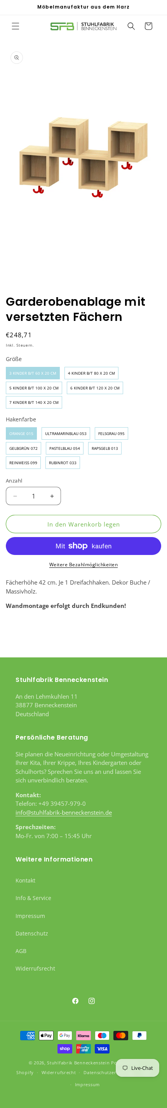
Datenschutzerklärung (109, 1072)
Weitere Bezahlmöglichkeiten (83, 564)
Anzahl (14, 480)
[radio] (33, 373)
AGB (21, 951)
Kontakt (25, 880)
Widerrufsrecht (35, 968)
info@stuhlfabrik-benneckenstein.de (64, 812)
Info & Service (33, 898)
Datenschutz (32, 933)
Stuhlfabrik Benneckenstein (78, 1063)
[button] (15, 26)
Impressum (30, 916)
